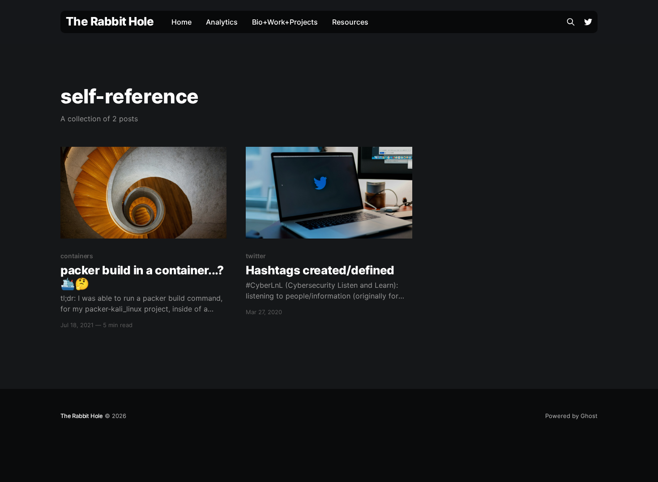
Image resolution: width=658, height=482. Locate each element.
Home (181, 21)
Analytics (222, 21)
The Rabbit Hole (110, 21)
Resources (350, 21)
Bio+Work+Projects (285, 21)
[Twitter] (588, 22)
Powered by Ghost (571, 415)
